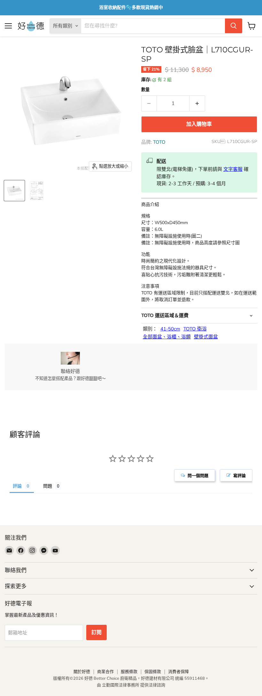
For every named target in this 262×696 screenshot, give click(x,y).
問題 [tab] (47, 486)
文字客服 (233, 169)
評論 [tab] (17, 486)
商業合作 (105, 672)
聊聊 (93, 379)
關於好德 (81, 672)
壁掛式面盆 (206, 337)
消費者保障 (178, 672)
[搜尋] (233, 26)
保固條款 (152, 672)
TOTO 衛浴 (195, 329)
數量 (145, 89)
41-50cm (170, 329)
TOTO (159, 142)
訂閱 (96, 632)
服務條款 (129, 672)
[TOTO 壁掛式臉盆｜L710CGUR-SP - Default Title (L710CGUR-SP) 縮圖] (14, 190)
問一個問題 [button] (198, 475)
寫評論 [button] (239, 475)
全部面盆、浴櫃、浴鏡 (167, 337)
